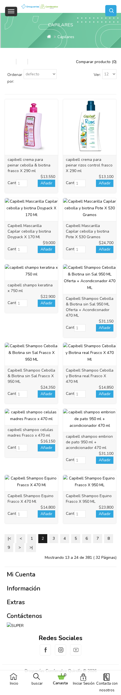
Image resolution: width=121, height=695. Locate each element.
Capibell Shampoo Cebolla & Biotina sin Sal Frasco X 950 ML (31, 376)
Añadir (46, 183)
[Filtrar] (10, 61)
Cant (12, 183)
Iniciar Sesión (84, 683)
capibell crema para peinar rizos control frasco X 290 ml (89, 165)
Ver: (97, 74)
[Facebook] (45, 653)
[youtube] (75, 653)
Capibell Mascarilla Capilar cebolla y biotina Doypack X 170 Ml (29, 231)
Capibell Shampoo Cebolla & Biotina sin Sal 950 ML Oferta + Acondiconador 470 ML (89, 307)
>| (31, 547)
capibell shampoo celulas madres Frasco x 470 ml (30, 432)
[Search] (110, 10)
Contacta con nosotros (107, 687)
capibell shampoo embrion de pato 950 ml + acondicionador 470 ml (89, 442)
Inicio (14, 683)
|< (9, 538)
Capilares (65, 37)
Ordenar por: (14, 78)
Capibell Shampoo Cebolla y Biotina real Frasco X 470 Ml (89, 376)
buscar (37, 683)
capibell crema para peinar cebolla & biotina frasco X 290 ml (29, 165)
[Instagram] (60, 653)
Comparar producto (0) (96, 61)
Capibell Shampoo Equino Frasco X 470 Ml (30, 498)
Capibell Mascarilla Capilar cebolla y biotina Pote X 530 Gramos (87, 231)
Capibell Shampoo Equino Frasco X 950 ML (89, 498)
